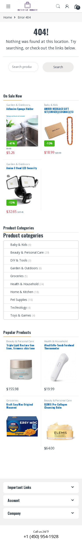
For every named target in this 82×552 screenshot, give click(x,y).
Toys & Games (20, 315)
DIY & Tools (18, 260)
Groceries (17, 276)
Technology (18, 307)
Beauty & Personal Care (27, 252)
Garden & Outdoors (18, 104)
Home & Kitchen (21, 292)
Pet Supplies (18, 300)
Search (58, 6)
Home (7, 17)
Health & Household (24, 284)
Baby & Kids (51, 104)
